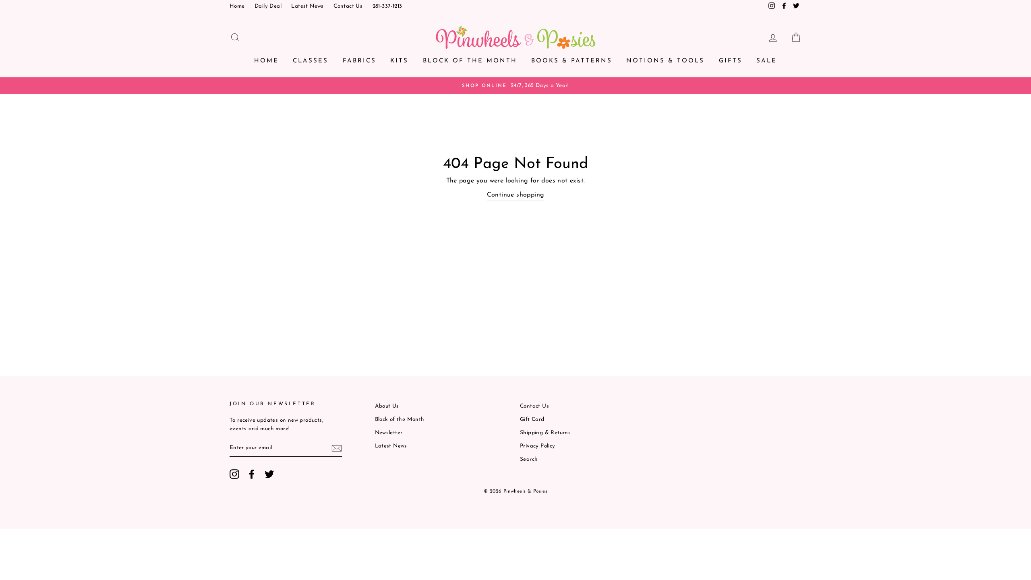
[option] (515, 85)
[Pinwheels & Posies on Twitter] (269, 474)
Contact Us (347, 6)
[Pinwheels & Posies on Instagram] (234, 474)
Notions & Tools (665, 61)
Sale (766, 61)
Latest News (307, 6)
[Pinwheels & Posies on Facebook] (252, 474)
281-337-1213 (387, 6)
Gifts (730, 61)
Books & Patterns (571, 61)
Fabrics (359, 61)
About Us (387, 406)
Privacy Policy (537, 446)
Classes (310, 61)
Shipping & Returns (545, 432)
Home (237, 6)
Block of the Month (470, 61)
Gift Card (532, 419)
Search (529, 459)
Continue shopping (515, 195)
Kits (399, 61)
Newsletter (389, 432)
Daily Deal (268, 6)
